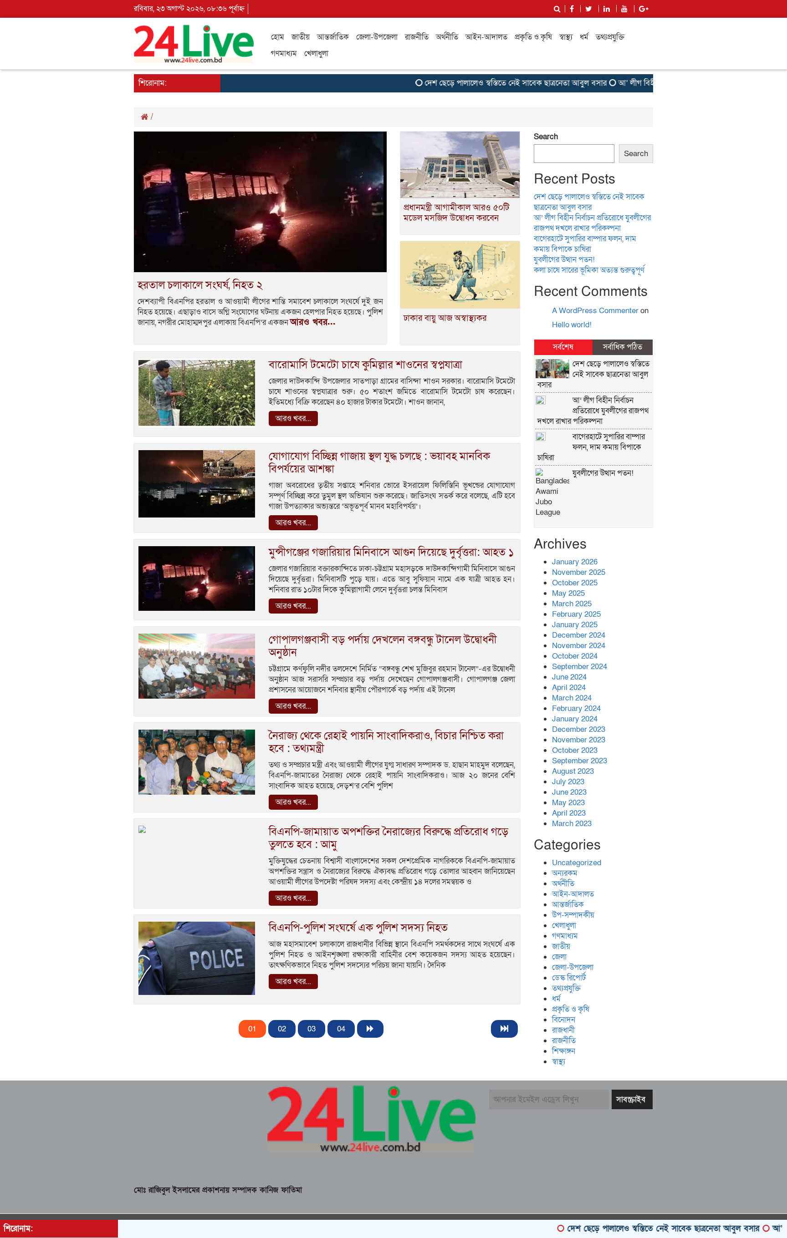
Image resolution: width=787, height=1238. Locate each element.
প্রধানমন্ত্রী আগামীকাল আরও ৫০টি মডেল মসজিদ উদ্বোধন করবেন (456, 213)
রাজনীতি (417, 37)
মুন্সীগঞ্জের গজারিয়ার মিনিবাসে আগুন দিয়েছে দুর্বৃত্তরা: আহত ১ (391, 552)
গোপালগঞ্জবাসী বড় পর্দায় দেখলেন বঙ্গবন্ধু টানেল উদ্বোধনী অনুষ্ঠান (383, 646)
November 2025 (578, 572)
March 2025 (572, 604)
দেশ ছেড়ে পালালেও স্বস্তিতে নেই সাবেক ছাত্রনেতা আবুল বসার (483, 83)
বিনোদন (563, 1020)
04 (341, 1029)
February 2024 (576, 708)
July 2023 (568, 781)
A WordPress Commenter (595, 310)
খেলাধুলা (316, 53)
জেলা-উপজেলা (377, 37)
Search (546, 137)
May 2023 (568, 802)
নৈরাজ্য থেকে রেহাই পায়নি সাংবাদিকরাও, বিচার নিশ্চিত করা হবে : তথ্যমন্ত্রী (386, 742)
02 (282, 1029)
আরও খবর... (313, 322)
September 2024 (579, 666)
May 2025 (568, 593)
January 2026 (575, 562)
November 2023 (578, 740)
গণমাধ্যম (284, 53)
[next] (370, 1029)
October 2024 (575, 656)
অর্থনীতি (447, 37)
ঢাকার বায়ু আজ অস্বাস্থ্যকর (445, 318)
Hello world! (572, 325)
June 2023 (569, 792)
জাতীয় (300, 37)
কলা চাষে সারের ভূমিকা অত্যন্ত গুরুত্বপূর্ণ (589, 270)
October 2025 (575, 583)
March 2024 (572, 698)
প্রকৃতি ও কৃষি (533, 37)
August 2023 (573, 771)
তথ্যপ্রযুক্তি (610, 37)
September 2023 (579, 761)
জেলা (559, 957)
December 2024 (578, 635)
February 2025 (576, 614)
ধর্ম (584, 37)
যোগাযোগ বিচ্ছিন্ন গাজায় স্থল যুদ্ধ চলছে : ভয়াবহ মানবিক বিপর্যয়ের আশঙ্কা (379, 462)
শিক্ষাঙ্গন (563, 1051)
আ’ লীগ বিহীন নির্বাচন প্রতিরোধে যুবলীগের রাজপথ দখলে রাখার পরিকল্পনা (592, 223)
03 (311, 1029)
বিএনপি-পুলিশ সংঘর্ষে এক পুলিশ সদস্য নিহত (358, 928)
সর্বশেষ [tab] (563, 347)
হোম (277, 37)
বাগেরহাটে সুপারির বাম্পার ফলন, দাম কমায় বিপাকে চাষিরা (585, 243)
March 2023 (572, 823)
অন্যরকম (564, 873)
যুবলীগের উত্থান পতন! (564, 259)
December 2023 (578, 729)
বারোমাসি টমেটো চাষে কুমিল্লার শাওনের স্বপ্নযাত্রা (365, 365)
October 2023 (575, 750)
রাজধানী (563, 1030)
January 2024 (575, 719)
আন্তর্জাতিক (333, 37)
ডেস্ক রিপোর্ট (569, 978)
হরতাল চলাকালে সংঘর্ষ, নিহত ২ (200, 285)
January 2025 (575, 624)
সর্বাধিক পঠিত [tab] (622, 347)
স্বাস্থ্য (565, 37)
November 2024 (578, 645)
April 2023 (569, 813)
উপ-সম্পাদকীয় (573, 915)
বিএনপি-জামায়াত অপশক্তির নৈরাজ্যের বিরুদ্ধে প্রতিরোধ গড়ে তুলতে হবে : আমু (388, 838)
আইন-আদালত (486, 37)
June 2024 (569, 677)
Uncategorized (576, 862)
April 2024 (569, 687)
